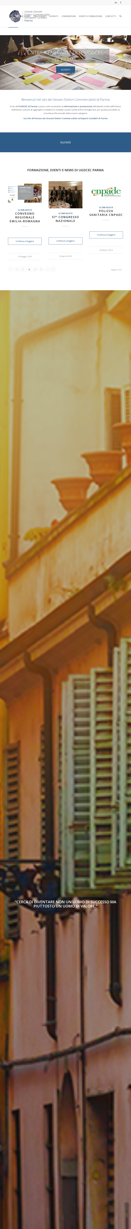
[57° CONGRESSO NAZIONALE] (65, 195)
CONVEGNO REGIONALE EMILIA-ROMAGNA (25, 217)
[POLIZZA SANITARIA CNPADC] (106, 191)
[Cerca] (120, 16)
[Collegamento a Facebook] (120, 2)
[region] (65, 62)
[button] (5, 62)
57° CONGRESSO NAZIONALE (65, 219)
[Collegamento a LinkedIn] (115, 2)
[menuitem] (13, 16)
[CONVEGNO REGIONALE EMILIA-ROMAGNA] (25, 193)
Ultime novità (25, 210)
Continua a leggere (25, 241)
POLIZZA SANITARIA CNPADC (106, 213)
